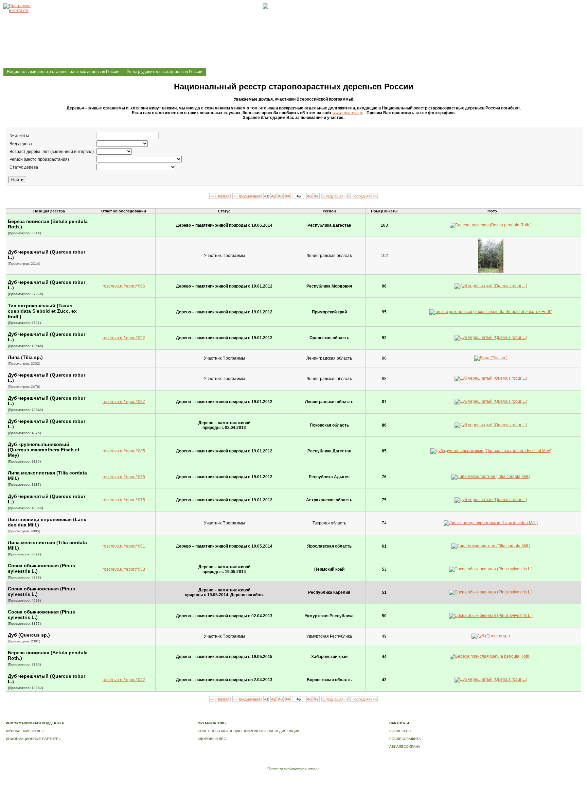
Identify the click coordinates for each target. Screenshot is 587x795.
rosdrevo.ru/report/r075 (124, 500)
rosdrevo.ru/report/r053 (124, 569)
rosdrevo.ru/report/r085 (124, 451)
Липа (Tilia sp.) (25, 357)
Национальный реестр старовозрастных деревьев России (63, 71)
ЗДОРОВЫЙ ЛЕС (212, 739)
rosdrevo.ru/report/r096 (124, 286)
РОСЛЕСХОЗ (400, 731)
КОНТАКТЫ (326, 716)
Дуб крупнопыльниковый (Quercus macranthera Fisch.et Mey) (43, 450)
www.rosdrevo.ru (348, 112)
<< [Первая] (220, 196)
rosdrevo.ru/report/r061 (124, 546)
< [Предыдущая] (247, 196)
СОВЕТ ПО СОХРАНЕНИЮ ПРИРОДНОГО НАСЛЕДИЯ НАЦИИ (248, 731)
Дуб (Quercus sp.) (29, 635)
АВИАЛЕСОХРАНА (404, 746)
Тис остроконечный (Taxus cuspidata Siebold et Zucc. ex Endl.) (42, 311)
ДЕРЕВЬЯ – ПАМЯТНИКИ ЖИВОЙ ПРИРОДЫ (194, 716)
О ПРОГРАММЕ (141, 716)
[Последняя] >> (364, 196)
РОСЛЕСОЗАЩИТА (405, 739)
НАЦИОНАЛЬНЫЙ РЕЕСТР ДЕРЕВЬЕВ (266, 716)
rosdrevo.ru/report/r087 (124, 401)
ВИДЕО (308, 716)
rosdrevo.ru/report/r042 (124, 679)
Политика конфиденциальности (293, 768)
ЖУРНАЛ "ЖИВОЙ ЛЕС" (25, 731)
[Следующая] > (335, 196)
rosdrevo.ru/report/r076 (124, 476)
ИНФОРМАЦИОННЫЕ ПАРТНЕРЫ (33, 739)
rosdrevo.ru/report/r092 (124, 337)
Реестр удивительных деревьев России (164, 71)
